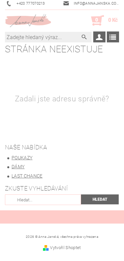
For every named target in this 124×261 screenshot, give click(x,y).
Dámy (18, 166)
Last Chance (27, 176)
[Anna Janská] (28, 20)
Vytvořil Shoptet (65, 247)
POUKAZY (22, 157)
